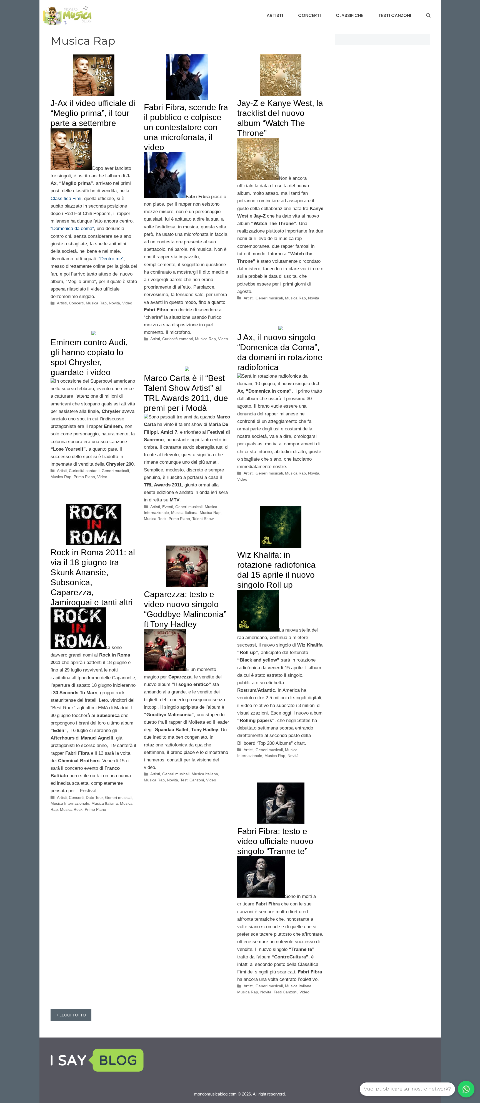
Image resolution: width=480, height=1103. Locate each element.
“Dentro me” (111, 258)
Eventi (167, 506)
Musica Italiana (184, 512)
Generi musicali (269, 298)
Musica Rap (96, 303)
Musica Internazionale (70, 803)
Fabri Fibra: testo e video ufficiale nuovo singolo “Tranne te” (275, 841)
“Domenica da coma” (72, 228)
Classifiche (349, 15)
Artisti (275, 15)
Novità (114, 303)
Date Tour (94, 797)
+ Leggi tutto (71, 1015)
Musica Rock (155, 518)
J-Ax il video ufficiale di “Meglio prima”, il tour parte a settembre (93, 113)
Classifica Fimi (66, 198)
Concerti (309, 15)
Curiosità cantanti (177, 339)
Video (127, 303)
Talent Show (203, 518)
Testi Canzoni (394, 15)
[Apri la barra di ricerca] (428, 15)
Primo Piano (84, 476)
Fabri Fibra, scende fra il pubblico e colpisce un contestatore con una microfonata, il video (186, 127)
